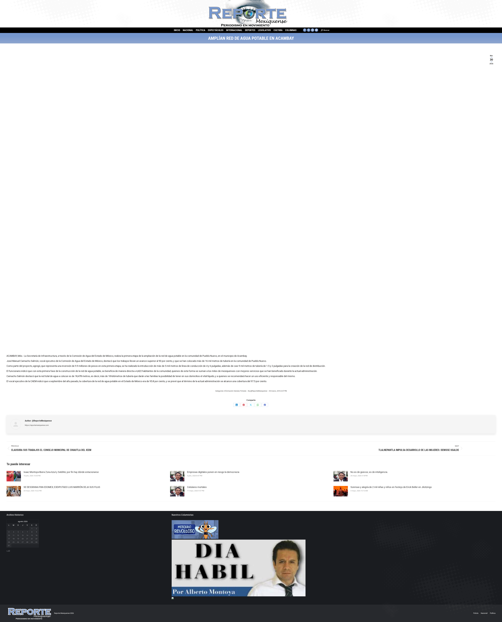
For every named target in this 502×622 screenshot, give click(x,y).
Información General (231, 391)
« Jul (8, 551)
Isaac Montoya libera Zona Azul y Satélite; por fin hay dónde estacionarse (61, 472)
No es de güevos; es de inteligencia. (369, 472)
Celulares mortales (197, 487)
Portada (243, 391)
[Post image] (14, 476)
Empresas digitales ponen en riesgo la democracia (213, 472)
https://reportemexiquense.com (37, 425)
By (257, 391)
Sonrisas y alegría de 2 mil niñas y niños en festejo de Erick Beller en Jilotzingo (391, 487)
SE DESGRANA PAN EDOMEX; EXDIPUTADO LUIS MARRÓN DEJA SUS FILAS (62, 487)
